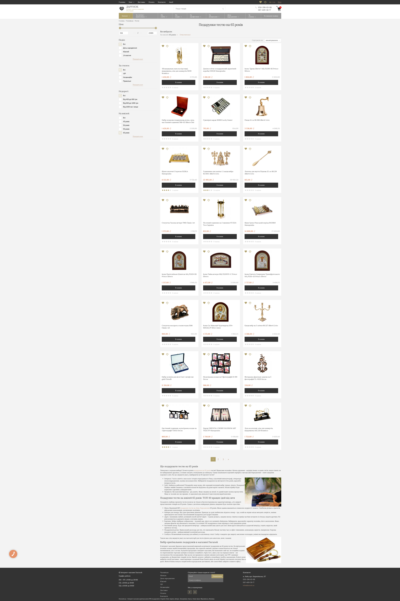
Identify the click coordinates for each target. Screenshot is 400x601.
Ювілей (126, 52)
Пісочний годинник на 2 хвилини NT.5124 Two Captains (219, 224)
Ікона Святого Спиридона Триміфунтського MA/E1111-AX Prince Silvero (262, 275)
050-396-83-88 (265, 7)
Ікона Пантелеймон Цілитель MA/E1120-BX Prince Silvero (179, 275)
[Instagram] (195, 592)
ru (270, 2)
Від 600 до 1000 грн (130, 103)
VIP (124, 73)
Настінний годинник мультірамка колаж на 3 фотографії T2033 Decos (179, 429)
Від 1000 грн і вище (130, 107)
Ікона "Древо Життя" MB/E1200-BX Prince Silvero (261, 70)
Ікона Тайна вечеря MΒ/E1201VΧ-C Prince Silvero (220, 275)
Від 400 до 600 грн (130, 99)
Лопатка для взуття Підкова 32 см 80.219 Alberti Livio (261, 172)
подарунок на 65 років (202, 470)
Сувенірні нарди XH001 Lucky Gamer (217, 120)
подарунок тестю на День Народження (195, 508)
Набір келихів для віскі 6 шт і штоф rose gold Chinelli (178, 378)
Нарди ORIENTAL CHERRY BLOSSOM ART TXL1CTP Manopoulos (219, 429)
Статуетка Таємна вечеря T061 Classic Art (178, 223)
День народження (130, 48)
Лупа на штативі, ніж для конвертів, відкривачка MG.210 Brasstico (259, 429)
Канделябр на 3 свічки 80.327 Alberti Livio (261, 325)
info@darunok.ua (248, 585)
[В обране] (163, 47)
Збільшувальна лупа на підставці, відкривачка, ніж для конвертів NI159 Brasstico (176, 71)
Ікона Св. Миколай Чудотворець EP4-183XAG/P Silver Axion (218, 326)
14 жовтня (127, 55)
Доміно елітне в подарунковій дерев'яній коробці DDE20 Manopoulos (219, 70)
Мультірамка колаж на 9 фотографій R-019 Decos (220, 378)
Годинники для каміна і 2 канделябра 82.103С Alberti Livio (218, 172)
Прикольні (127, 81)
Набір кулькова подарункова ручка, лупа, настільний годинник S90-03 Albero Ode (178, 121)
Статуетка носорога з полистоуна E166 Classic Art (177, 326)
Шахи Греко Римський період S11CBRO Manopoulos (260, 224)
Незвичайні (127, 77)
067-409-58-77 (264, 10)
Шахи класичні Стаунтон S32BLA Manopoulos (175, 172)
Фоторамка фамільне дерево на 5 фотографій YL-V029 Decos (258, 378)
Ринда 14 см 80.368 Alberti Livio (257, 120)
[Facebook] (190, 592)
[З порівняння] (167, 47)
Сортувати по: (257, 40)
